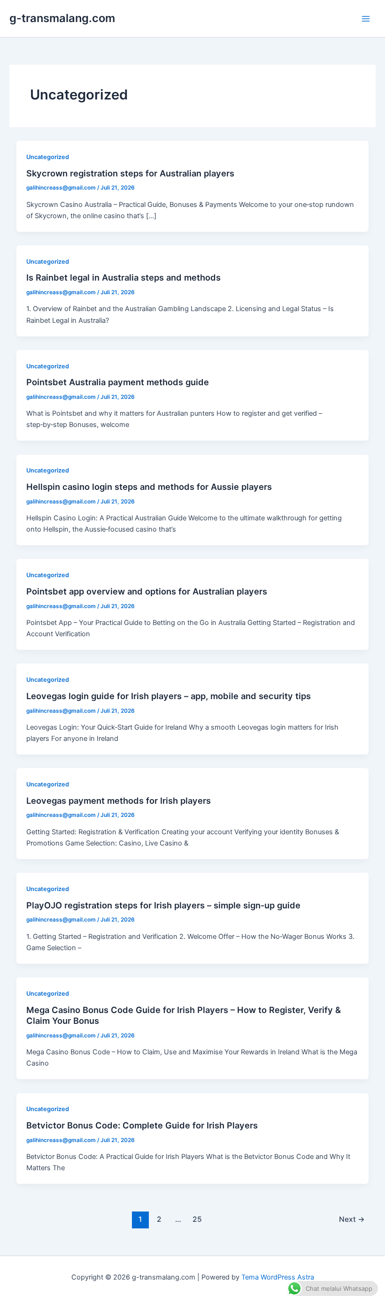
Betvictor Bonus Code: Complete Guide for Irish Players (142, 1125)
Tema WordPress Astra (277, 1277)
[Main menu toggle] (366, 19)
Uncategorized (47, 156)
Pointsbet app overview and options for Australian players (146, 591)
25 (197, 1219)
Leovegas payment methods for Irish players (118, 800)
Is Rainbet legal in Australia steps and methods (123, 277)
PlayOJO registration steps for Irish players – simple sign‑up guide (163, 905)
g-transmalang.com (62, 18)
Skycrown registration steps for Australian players (130, 173)
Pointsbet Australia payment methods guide (117, 382)
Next (352, 1219)
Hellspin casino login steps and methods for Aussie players (149, 486)
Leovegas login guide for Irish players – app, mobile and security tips (168, 696)
